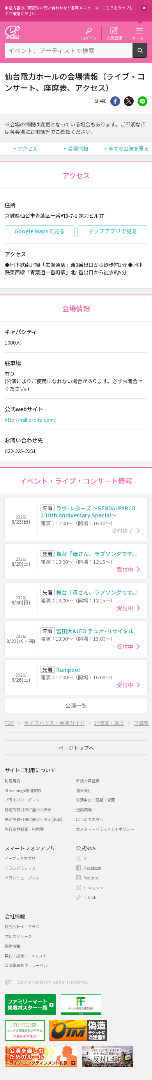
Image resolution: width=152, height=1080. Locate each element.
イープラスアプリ (20, 858)
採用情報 (12, 946)
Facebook (92, 868)
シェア (115, 101)
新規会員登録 (87, 780)
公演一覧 (76, 705)
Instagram (93, 887)
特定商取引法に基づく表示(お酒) (33, 819)
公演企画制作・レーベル (26, 965)
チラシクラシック (20, 868)
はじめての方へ (89, 819)
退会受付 (84, 790)
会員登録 (114, 37)
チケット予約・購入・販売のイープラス (12, 32)
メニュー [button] (139, 37)
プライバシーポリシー (24, 800)
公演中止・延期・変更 (95, 800)
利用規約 (12, 780)
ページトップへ (76, 747)
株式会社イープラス (22, 926)
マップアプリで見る (112, 231)
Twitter (129, 101)
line (142, 101)
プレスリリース (18, 936)
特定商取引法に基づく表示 (28, 809)
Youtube (91, 878)
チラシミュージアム (22, 878)
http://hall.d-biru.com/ (30, 419)
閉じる (144, 8)
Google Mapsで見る (39, 231)
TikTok (90, 897)
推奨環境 (84, 809)
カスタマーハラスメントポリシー (105, 829)
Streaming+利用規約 (23, 790)
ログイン (89, 37)
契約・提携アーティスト (26, 956)
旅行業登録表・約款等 (24, 829)
